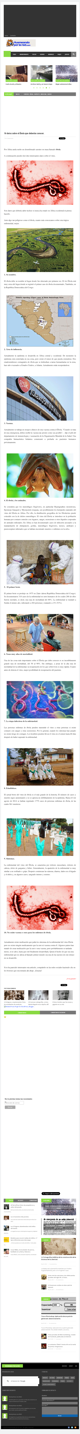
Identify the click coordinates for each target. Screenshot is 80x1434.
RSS (75, 1427)
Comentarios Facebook (58, 1012)
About (71, 1366)
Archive (64, 1366)
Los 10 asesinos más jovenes (20, 1217)
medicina (44, 94)
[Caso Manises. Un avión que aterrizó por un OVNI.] (67, 73)
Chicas (34, 54)
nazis (72, 1378)
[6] (49, 87)
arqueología (46, 1381)
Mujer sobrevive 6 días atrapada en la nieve (38, 85)
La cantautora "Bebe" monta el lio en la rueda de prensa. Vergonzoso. (62, 1345)
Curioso (45, 1240)
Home (7, 54)
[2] (37, 87)
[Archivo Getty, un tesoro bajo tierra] (17, 73)
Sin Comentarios (9, 138)
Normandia (55, 1381)
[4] (43, 87)
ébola (32, 94)
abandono (59, 1378)
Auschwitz (69, 1381)
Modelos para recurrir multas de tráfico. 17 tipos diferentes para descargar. (24, 1239)
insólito (37, 94)
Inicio (6, 35)
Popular (10, 1202)
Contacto (13, 35)
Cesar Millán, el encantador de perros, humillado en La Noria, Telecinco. (22, 1251)
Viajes (59, 54)
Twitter (72, 1427)
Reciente (20, 1200)
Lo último (46, 1200)
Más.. (7, 59)
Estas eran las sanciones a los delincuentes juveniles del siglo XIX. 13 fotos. (61, 1276)
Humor (42, 54)
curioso (26, 94)
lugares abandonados (49, 1384)
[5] (46, 87)
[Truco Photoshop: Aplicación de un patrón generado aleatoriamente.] (58, 1305)
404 (76, 1366)
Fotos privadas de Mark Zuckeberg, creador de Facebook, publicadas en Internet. (62, 1336)
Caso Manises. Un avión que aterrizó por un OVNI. (66, 85)
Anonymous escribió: (15, 1397)
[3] (40, 87)
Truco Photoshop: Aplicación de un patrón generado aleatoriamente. (56, 1317)
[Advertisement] (40, 19)
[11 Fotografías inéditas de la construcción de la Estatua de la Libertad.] (58, 1246)
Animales (51, 54)
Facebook (69, 1427)
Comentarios (22, 1013)
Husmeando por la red (12, 1366)
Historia (52, 1378)
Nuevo (49, 94)
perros (62, 1381)
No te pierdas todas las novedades (18, 1099)
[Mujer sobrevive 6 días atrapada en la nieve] (41, 73)
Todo (14, 54)
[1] (33, 87)
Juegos (67, 54)
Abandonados (24, 54)
